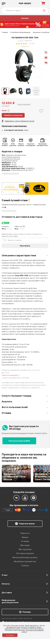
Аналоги (7, 401)
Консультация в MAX (19, 441)
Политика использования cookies (32, 631)
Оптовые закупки (25, 553)
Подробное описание (10, 173)
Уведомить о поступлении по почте (19, 121)
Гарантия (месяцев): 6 (10, 375)
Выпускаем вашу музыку (25, 557)
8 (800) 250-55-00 (25, 618)
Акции (25, 537)
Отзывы (6, 412)
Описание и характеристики (19, 255)
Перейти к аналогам (13, 115)
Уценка (25, 565)
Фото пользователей (15, 407)
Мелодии (25, 545)
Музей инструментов (25, 561)
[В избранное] (41, 114)
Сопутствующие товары (16, 395)
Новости (25, 533)
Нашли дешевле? (24, 104)
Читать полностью (9, 211)
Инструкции (25, 549)
